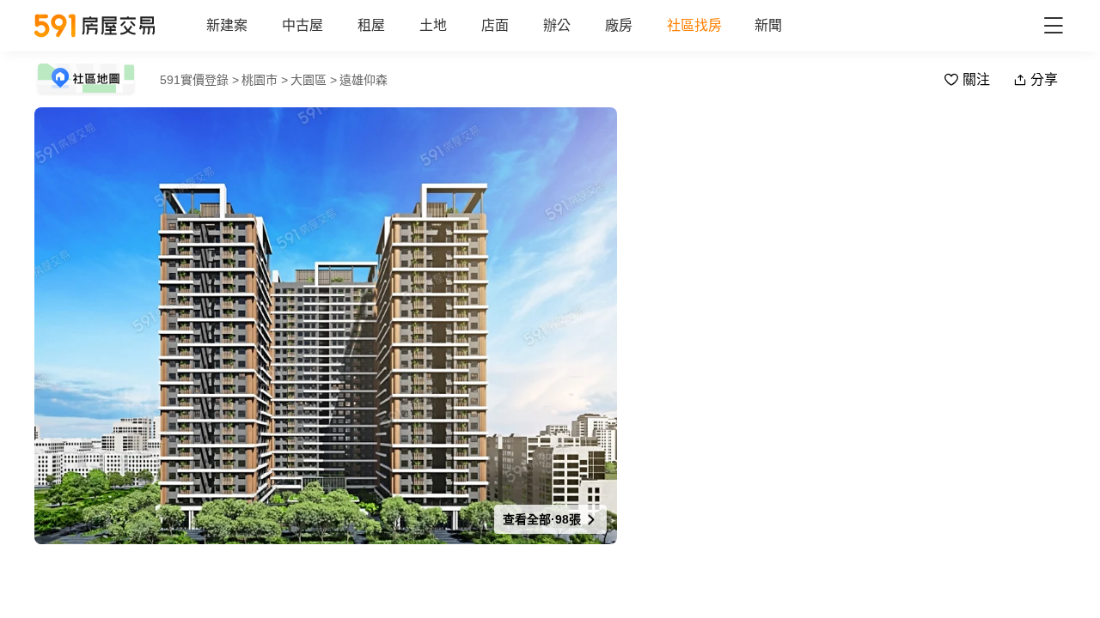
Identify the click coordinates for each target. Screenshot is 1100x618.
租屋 (371, 25)
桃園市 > (264, 80)
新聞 (768, 25)
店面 (495, 25)
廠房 (618, 25)
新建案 (227, 25)
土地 (433, 25)
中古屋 (302, 25)
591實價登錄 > (199, 80)
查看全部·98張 (543, 519)
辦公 (557, 25)
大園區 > (313, 80)
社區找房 (694, 25)
